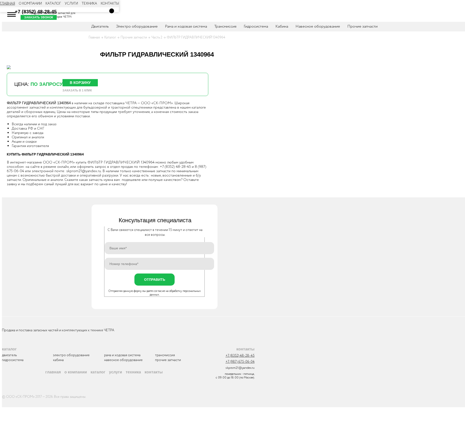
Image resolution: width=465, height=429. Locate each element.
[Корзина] (111, 10)
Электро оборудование (137, 26)
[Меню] (11, 14)
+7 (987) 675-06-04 (240, 362)
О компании (30, 3)
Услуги (71, 3)
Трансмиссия (225, 26)
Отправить (154, 279)
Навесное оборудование (317, 26)
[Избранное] (105, 14)
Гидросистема (256, 26)
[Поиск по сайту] (76, 14)
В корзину (80, 83)
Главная (7, 3)
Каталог (53, 3)
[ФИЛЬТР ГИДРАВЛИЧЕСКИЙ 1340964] (9, 67)
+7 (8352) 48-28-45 (36, 11)
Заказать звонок (38, 17)
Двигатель (9, 355)
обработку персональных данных (175, 293)
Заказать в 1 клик (77, 90)
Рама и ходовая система (186, 26)
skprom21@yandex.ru (83, 171)
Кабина (281, 26)
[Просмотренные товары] (90, 14)
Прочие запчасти (362, 26)
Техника (89, 3)
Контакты (110, 3)
